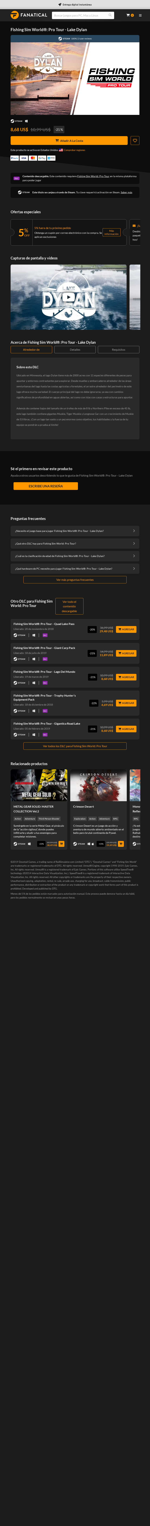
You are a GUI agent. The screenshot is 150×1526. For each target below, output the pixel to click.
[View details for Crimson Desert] (98, 785)
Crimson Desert (83, 806)
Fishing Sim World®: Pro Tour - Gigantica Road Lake (47, 723)
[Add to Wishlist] (135, 140)
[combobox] (87, 15)
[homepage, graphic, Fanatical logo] (29, 15)
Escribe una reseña (46, 486)
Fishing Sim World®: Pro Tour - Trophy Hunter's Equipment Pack (45, 697)
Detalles (75, 349)
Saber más (126, 192)
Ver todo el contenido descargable (69, 606)
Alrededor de (31, 349)
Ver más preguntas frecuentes (75, 579)
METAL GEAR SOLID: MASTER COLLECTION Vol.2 (33, 809)
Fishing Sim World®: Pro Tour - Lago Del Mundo (44, 671)
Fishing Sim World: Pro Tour (93, 176)
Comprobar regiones (74, 150)
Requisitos (118, 349)
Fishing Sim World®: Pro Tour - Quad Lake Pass (44, 623)
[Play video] (69, 297)
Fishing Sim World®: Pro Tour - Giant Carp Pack (44, 647)
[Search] (110, 15)
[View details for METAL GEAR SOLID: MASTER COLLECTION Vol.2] (39, 785)
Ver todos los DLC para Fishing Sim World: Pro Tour (75, 746)
